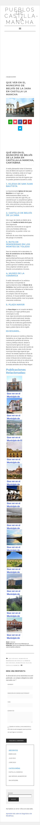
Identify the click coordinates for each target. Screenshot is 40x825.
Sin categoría (13, 780)
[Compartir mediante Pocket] (15, 122)
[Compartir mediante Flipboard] (25, 122)
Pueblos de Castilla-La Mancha (22, 16)
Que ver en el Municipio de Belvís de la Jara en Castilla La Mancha (19, 646)
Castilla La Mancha (16, 772)
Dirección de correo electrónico (18, 693)
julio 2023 (12, 758)
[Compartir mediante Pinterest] (30, 122)
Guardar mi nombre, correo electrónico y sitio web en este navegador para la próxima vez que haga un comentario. (19, 729)
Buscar (10, 793)
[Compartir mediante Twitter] (20, 128)
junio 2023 (12, 762)
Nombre (10, 684)
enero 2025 (12, 754)
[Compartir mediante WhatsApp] (10, 122)
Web (9, 702)
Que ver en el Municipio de (22, 643)
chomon (12, 642)
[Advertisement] (20, 52)
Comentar (11, 710)
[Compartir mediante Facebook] (20, 122)
